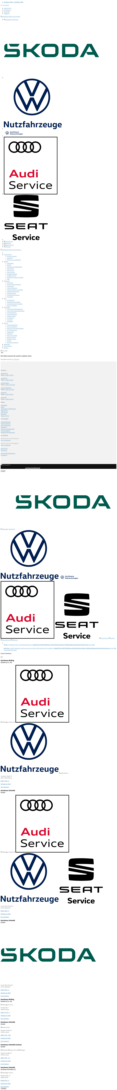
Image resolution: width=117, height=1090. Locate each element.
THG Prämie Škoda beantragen (15, 311)
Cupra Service (11, 272)
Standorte (10, 258)
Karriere (6, 348)
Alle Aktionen (10, 300)
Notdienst (10, 334)
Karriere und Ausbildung (14, 260)
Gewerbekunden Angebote (14, 304)
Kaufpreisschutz (11, 293)
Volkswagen (10, 263)
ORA (8, 279)
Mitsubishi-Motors (12, 274)
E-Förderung (10, 318)
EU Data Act (4, 455)
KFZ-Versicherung (12, 330)
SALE (5, 298)
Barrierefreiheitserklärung (8, 453)
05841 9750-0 (9, 380)
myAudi (9, 341)
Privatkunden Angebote (13, 302)
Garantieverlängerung (13, 291)
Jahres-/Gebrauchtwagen (14, 284)
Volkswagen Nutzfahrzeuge (14, 267)
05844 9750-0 (9, 399)
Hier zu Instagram (6, 445)
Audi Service (10, 269)
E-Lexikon (9, 320)
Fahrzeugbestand (5, 422)
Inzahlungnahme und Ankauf (15, 290)
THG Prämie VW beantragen (15, 309)
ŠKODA (9, 265)
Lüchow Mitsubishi (6, 388)
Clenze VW (4, 397)
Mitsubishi (3, 414)
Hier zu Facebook (6, 440)
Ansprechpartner (12, 256)
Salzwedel (3, 392)
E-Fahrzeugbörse (11, 313)
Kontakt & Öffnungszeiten (8, 432)
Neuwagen (10, 283)
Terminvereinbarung (12, 342)
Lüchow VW (4, 378)
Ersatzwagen (10, 332)
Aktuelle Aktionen (6, 424)
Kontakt (3, 471)
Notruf (7, 5)
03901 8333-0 (9, 394)
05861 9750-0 (9, 375)
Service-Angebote (12, 327)
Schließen (3, 1088)
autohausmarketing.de (32, 468)
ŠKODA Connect (11, 339)
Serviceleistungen (6, 425)
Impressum (7, 10)
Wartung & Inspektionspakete (15, 328)
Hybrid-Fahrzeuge (12, 288)
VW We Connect (11, 337)
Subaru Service (5, 416)
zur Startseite (15, 359)
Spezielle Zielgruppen (13, 295)
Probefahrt (10, 297)
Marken (6, 261)
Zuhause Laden (11, 316)
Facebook (7, 12)
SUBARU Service (11, 276)
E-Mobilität (7, 307)
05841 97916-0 (10, 389)
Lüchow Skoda (5, 383)
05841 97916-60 (10, 385)
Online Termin (8, 346)
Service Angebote (12, 305)
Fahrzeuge (7, 281)
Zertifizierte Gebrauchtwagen (15, 277)
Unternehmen (8, 254)
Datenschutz (7, 8)
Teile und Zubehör (12, 335)
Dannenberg (4, 373)
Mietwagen (7, 344)
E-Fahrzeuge (10, 286)
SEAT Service (10, 270)
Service (6, 323)
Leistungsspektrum (12, 325)
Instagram (6, 13)
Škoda (2, 407)
